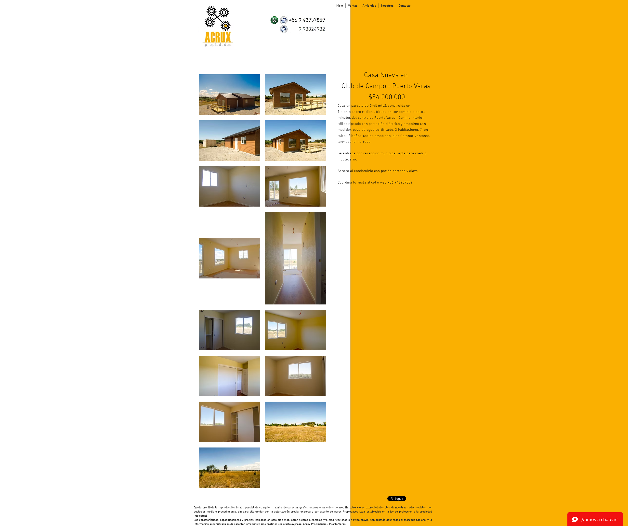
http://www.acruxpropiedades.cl (366, 507)
